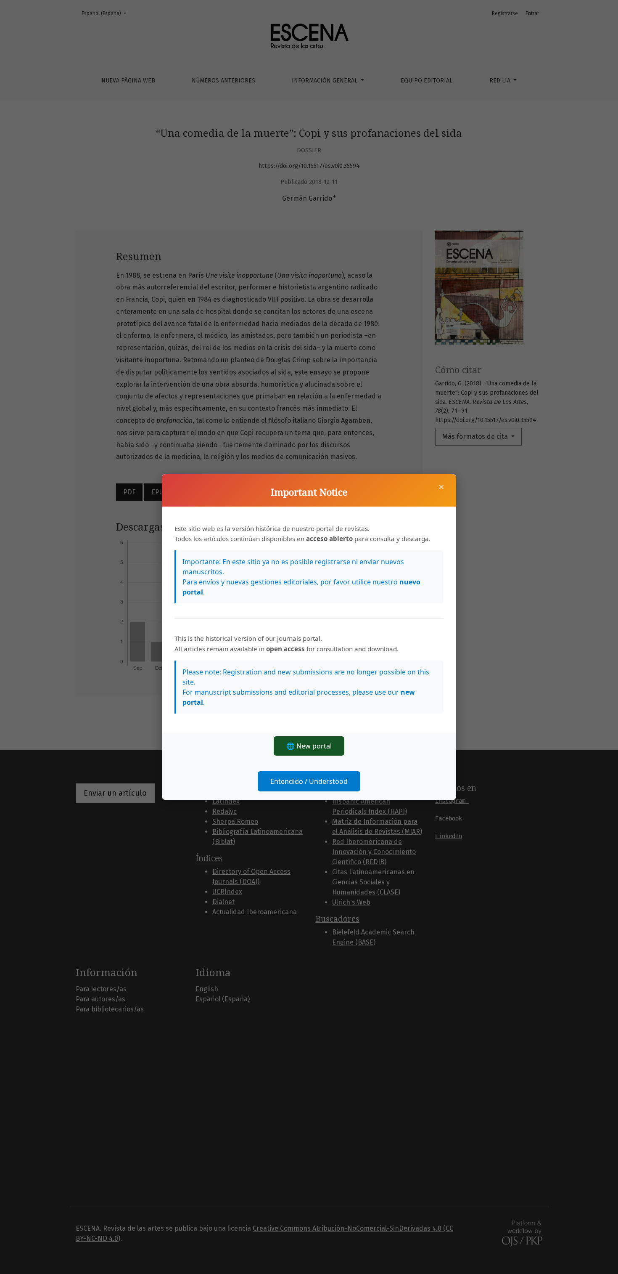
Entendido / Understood (309, 781)
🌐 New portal (309, 746)
